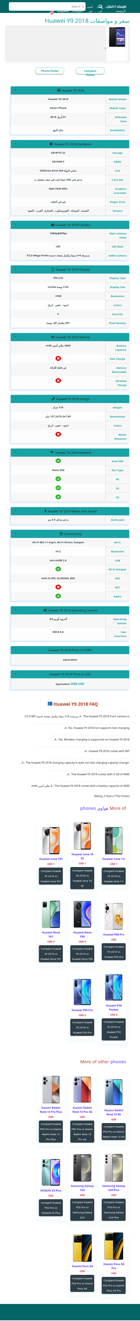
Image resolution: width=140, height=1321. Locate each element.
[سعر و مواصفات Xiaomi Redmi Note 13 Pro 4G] (82, 1089)
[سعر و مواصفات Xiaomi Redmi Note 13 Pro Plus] (51, 1089)
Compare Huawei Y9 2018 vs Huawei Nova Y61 (50, 954)
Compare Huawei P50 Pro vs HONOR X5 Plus (51, 1208)
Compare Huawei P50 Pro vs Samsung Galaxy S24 (82, 1209)
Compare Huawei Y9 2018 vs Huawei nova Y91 (51, 876)
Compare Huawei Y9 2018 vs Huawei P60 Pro (114, 952)
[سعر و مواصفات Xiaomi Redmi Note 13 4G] (114, 1092)
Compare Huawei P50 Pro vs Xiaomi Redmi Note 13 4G (114, 1131)
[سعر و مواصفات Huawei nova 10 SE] (82, 836)
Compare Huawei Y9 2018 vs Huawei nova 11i (114, 876)
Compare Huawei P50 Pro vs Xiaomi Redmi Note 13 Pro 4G (82, 1131)
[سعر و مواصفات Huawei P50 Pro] (82, 992)
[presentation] (105, 48)
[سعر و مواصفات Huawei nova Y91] (51, 841)
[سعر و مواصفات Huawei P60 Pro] (114, 916)
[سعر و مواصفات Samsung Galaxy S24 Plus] (114, 1168)
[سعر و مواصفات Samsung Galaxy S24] (82, 1168)
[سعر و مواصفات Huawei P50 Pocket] (114, 987)
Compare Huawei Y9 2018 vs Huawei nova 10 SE (82, 878)
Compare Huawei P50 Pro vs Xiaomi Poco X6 (82, 1283)
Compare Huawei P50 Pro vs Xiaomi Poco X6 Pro (113, 1285)
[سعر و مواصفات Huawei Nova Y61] (51, 914)
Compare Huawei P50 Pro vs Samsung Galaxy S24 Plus (114, 1209)
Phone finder (50, 71)
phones (117, 1062)
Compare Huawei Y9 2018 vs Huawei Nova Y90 (82, 954)
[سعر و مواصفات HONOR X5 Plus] (51, 1172)
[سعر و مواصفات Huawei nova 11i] (114, 841)
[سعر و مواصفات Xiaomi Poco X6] (82, 1248)
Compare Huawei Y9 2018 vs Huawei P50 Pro (82, 1027)
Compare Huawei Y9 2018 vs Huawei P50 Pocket (114, 1029)
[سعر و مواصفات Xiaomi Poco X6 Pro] (114, 1246)
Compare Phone (90, 73)
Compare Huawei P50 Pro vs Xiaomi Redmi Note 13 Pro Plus (51, 1131)
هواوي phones (94, 808)
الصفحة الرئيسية (120, 9)
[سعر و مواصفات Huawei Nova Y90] (82, 914)
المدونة (109, 7)
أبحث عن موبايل (98, 11)
